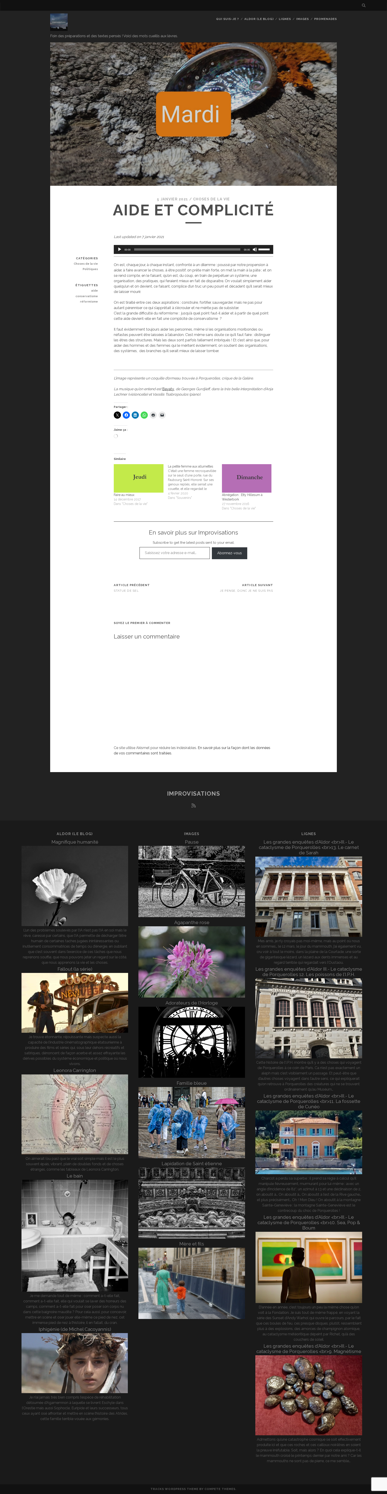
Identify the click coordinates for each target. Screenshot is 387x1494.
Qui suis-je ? (227, 19)
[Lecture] (119, 249)
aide (94, 290)
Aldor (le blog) (259, 19)
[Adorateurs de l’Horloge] (191, 1076)
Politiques (90, 269)
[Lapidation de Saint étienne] (191, 1237)
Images (302, 19)
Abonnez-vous (229, 553)
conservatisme (86, 296)
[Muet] (255, 249)
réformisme (89, 301)
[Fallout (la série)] (75, 1031)
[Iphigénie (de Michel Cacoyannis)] (75, 1392)
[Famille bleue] (191, 1157)
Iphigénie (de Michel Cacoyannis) (75, 1329)
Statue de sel (126, 590)
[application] (193, 249)
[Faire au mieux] (138, 478)
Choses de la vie (211, 199)
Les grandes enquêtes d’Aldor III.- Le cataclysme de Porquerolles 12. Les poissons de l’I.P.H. (309, 971)
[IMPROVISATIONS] (59, 29)
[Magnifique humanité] (75, 925)
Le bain (75, 1176)
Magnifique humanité (75, 842)
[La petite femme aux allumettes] (195, 482)
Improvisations (193, 793)
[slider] (264, 249)
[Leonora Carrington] (75, 1153)
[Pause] (191, 916)
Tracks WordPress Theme (174, 1489)
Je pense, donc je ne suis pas (246, 590)
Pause (192, 842)
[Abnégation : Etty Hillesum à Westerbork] (246, 478)
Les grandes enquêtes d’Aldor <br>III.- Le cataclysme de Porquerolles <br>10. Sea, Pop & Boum (309, 1222)
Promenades (325, 19)
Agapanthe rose (191, 922)
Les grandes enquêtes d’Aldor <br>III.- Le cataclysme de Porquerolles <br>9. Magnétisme (308, 1348)
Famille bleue (192, 1083)
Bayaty (168, 389)
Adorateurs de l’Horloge (192, 1003)
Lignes (285, 19)
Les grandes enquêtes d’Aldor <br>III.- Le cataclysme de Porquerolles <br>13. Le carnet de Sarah (309, 847)
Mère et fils (191, 1244)
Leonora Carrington (75, 1070)
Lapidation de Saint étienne (192, 1163)
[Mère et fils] (191, 1318)
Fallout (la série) (75, 969)
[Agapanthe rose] (191, 996)
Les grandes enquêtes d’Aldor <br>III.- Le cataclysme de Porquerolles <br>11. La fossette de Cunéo (308, 1101)
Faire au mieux (124, 495)
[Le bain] (75, 1290)
